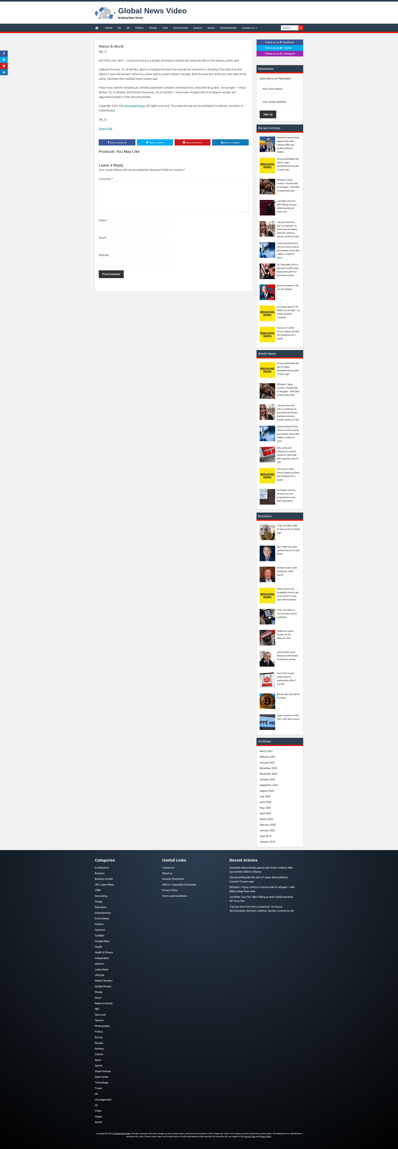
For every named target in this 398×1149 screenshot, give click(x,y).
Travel (98, 1088)
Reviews (99, 1048)
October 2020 (267, 779)
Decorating (101, 896)
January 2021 (267, 762)
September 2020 (269, 785)
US (119, 27)
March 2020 (266, 819)
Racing (98, 1037)
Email (103, 237)
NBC (97, 1009)
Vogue (98, 1116)
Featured (100, 929)
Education (100, 907)
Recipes (99, 1043)
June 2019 (265, 836)
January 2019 (267, 841)
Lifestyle (99, 975)
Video (98, 1110)
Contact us (248, 27)
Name (103, 220)
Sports (211, 27)
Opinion (99, 1020)
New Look (100, 1014)
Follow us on (279, 42)
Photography (102, 1025)
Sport (98, 1060)
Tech (165, 27)
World (108, 27)
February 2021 (268, 756)
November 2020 (268, 773)
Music (98, 997)
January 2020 (267, 830)
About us (167, 873)
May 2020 (265, 807)
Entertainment (228, 27)
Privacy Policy (170, 890)
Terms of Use (249, 1136)
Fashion (99, 924)
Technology (101, 1082)
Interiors (99, 963)
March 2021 (266, 751)
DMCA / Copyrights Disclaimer (179, 884)
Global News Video (152, 11)
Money (153, 27)
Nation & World (111, 46)
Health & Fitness (104, 952)
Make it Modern (104, 980)
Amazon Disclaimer (173, 878)
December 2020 (268, 768)
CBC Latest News (104, 884)
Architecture (102, 867)
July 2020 (265, 796)
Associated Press (134, 105)
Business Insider (104, 878)
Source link (105, 128)
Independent (102, 958)
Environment (181, 27)
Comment (106, 178)
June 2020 (265, 802)
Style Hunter (102, 1076)
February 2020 (268, 824)
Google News (102, 941)
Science (197, 27)
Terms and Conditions (174, 896)
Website (104, 255)
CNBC (98, 890)
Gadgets (99, 935)
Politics (139, 27)
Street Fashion (103, 1071)
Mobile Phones (103, 986)
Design (98, 901)
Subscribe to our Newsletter (275, 78)
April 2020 (265, 813)
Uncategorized (103, 1099)
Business (100, 873)
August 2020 (267, 790)
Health (98, 946)
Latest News (102, 969)
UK (128, 27)
